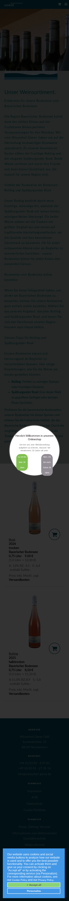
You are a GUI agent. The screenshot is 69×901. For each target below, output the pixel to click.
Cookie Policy (19, 880)
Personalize (34, 890)
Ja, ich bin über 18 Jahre (22, 462)
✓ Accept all (34, 884)
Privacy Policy (45, 880)
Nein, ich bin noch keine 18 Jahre (47, 465)
